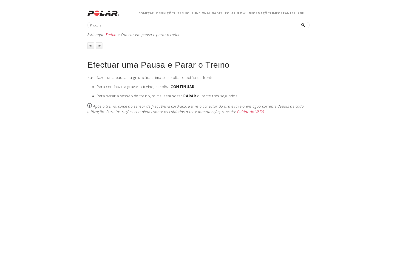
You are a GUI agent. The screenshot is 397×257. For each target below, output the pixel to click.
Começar (146, 13)
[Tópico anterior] (90, 45)
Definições (165, 13)
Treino (183, 13)
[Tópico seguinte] (99, 45)
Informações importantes (271, 13)
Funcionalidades (207, 13)
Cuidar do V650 (250, 111)
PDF (301, 13)
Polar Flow (235, 13)
